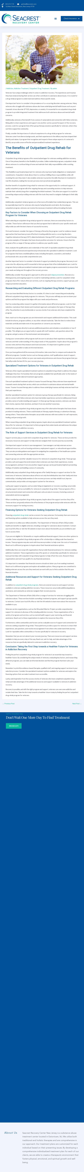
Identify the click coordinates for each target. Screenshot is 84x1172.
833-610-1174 (13, 726)
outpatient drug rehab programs (26, 585)
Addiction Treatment (21, 88)
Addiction (9, 88)
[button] (55, 18)
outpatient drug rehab (20, 515)
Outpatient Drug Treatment (39, 88)
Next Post (77, 704)
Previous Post (8, 704)
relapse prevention (57, 275)
